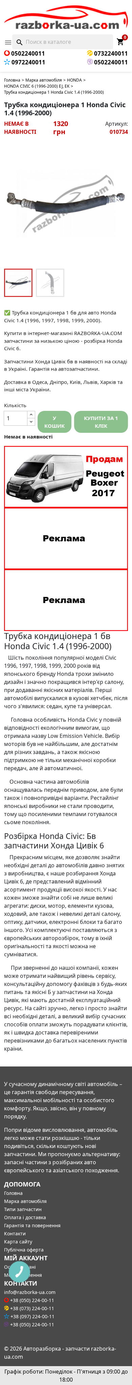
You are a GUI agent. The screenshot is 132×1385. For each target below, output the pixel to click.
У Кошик (54, 422)
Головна (12, 80)
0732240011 (110, 53)
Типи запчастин (23, 1209)
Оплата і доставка (25, 1217)
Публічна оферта (24, 1249)
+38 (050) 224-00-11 (31, 1300)
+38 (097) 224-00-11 (31, 1316)
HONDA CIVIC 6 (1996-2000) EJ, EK (36, 86)
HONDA (74, 80)
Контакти (15, 1233)
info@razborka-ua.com (30, 1292)
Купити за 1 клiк (101, 422)
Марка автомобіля (43, 80)
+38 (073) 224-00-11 (31, 1308)
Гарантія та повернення (32, 1225)
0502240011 (27, 53)
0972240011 (27, 62)
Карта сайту (18, 1241)
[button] (119, 203)
